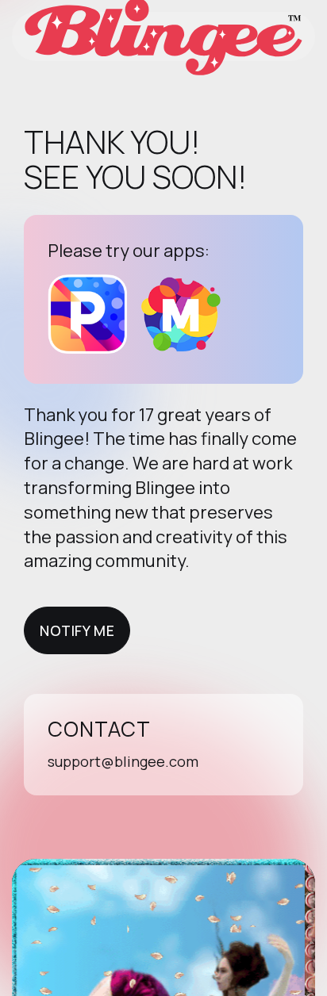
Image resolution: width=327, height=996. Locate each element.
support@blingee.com (123, 761)
